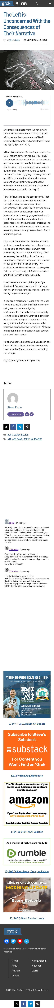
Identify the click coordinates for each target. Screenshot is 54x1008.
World (35, 970)
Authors (16, 970)
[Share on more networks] (27, 427)
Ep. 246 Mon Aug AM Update (27, 775)
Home (15, 960)
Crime (27, 438)
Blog (10, 434)
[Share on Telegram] (20, 427)
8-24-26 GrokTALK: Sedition (27, 831)
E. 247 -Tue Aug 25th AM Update (27, 723)
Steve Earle (14, 40)
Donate (15, 975)
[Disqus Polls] (27, 479)
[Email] (27, 414)
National (36, 965)
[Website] (31, 414)
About (15, 965)
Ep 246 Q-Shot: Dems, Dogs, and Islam (27, 871)
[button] (36, 3)
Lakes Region (21, 434)
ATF (9, 438)
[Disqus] (27, 552)
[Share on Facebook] (13, 427)
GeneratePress (41, 990)
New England (39, 960)
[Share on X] (6, 427)
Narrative (36, 438)
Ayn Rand (17, 438)
